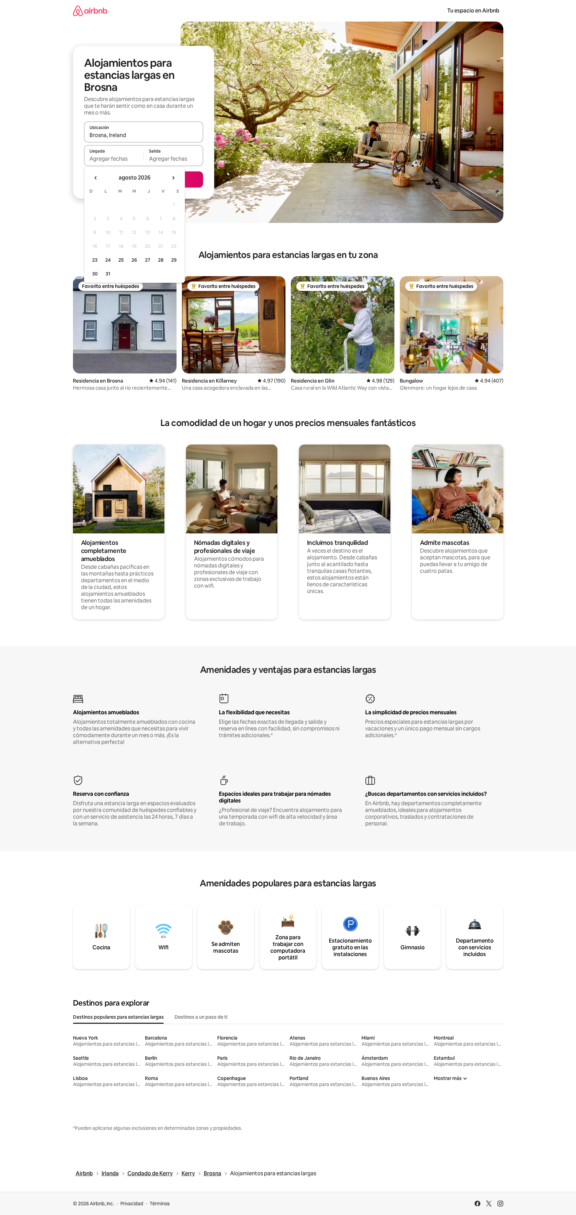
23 (95, 260)
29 (174, 260)
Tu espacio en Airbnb (473, 10)
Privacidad (131, 1204)
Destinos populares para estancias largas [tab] (118, 1017)
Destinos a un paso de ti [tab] (201, 1017)
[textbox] (113, 159)
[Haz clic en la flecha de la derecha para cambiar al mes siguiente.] (173, 178)
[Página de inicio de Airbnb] (90, 10)
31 (108, 274)
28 (160, 260)
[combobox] (143, 135)
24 (108, 260)
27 (147, 260)
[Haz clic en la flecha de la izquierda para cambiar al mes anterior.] (96, 178)
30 (95, 274)
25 (121, 260)
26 (134, 260)
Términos (160, 1204)
